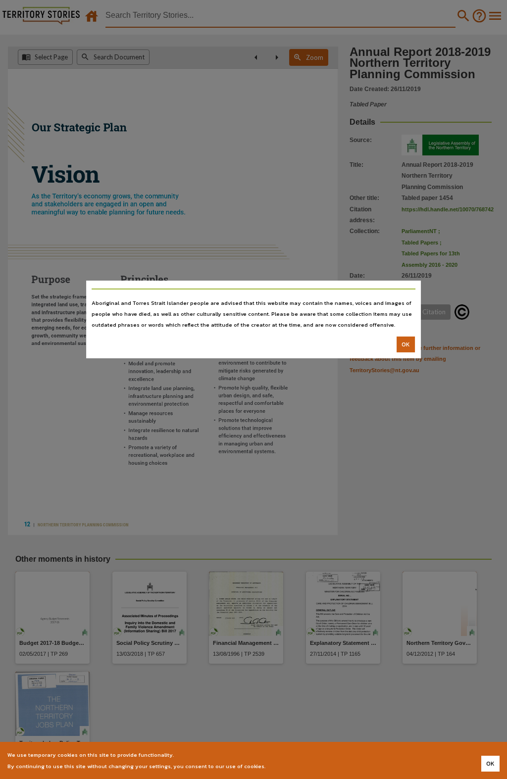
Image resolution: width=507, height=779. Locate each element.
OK (406, 344)
